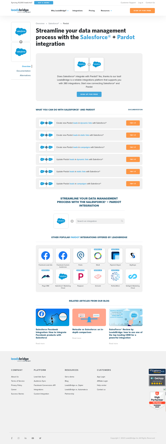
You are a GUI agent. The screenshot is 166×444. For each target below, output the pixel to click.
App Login (101, 376)
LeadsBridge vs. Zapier (74, 385)
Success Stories (17, 393)
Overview (26, 66)
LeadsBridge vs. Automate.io (76, 389)
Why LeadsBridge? (58, 10)
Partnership (69, 393)
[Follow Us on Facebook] (11, 438)
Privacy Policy (16, 385)
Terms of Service (18, 381)
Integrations (77, 10)
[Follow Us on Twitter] (40, 438)
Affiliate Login (102, 381)
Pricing (92, 10)
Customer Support (128, 2)
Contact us (101, 389)
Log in (140, 2)
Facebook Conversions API (45, 385)
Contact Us (150, 2)
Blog (66, 381)
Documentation (24, 70)
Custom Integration (41, 393)
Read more (40, 343)
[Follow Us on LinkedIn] (25, 438)
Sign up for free (89, 94)
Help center (101, 385)
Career (14, 389)
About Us (15, 376)
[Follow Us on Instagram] (18, 438)
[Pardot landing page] (21, 52)
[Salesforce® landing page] (21, 31)
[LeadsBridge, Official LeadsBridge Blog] (21, 10)
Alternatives (25, 75)
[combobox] (100, 221)
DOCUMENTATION (135, 109)
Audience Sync (40, 381)
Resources (105, 10)
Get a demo (69, 376)
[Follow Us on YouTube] (33, 438)
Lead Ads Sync (40, 376)
